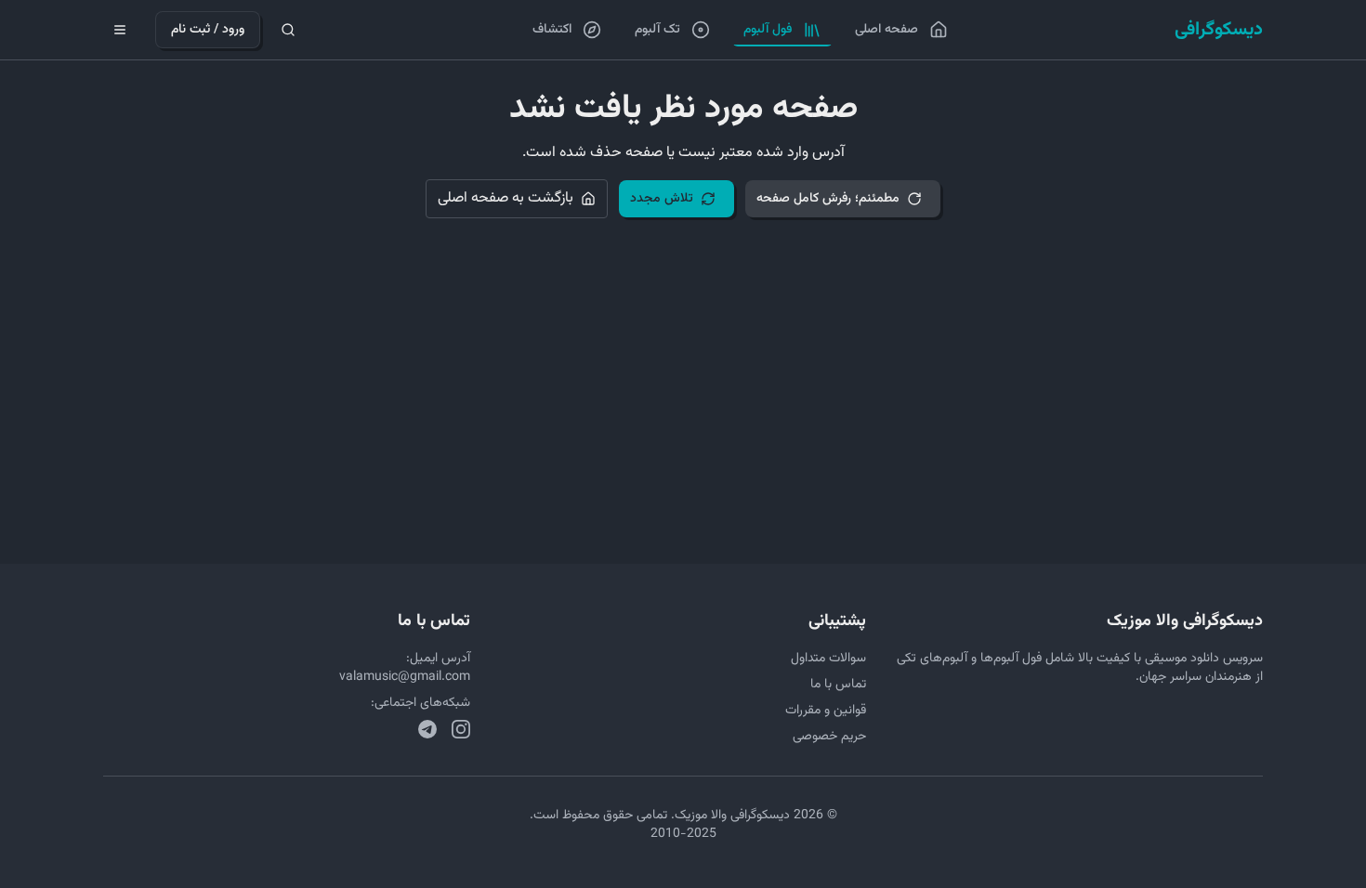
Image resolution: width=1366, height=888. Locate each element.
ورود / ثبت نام (207, 30)
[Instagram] (461, 729)
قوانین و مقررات (825, 710)
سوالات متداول (828, 658)
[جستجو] (288, 29)
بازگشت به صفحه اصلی (505, 198)
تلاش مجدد (661, 199)
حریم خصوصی (829, 736)
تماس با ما (838, 684)
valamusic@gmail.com (404, 677)
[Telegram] (427, 729)
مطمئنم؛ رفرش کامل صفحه (828, 199)
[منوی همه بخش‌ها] (120, 29)
